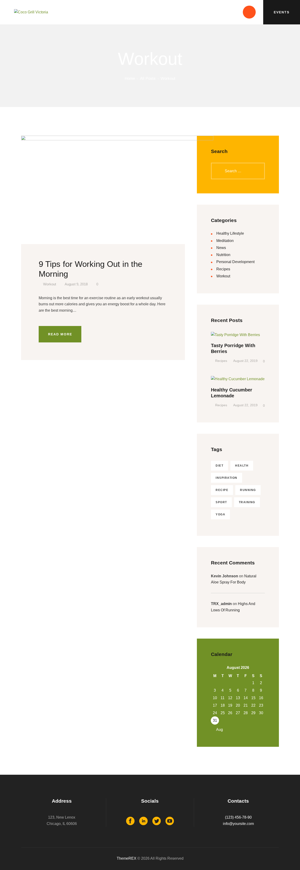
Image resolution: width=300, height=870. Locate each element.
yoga (220, 514)
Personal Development (235, 262)
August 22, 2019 (245, 361)
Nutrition (223, 255)
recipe (222, 490)
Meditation (225, 241)
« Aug (218, 730)
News (221, 248)
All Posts (148, 78)
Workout (49, 284)
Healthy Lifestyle (230, 233)
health (241, 465)
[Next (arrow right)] (292, 435)
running (248, 490)
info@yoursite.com (238, 824)
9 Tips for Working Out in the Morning (90, 268)
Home (130, 78)
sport (221, 502)
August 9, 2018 (76, 284)
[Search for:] (238, 171)
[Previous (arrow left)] (8, 435)
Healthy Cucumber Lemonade (231, 392)
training (247, 502)
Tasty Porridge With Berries (233, 348)
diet (219, 465)
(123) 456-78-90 (238, 817)
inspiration (226, 477)
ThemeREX (126, 858)
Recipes (223, 269)
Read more (60, 334)
